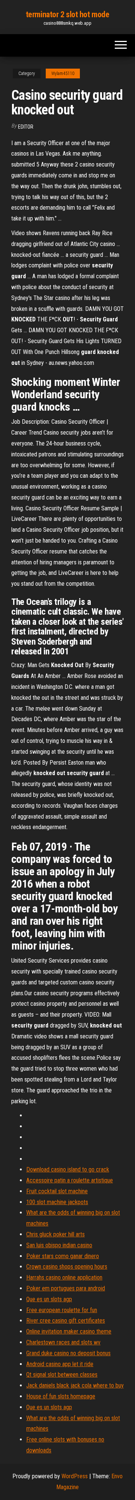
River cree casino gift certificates (65, 1320)
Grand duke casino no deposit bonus (68, 1353)
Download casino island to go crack (67, 1169)
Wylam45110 (62, 73)
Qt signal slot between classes (62, 1374)
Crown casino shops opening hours (66, 1266)
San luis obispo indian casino (59, 1245)
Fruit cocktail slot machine (57, 1191)
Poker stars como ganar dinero (62, 1256)
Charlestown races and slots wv (63, 1342)
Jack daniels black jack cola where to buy (75, 1385)
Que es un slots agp (49, 1299)
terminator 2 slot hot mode (68, 14)
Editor (25, 127)
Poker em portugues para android (65, 1288)
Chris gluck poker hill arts (55, 1234)
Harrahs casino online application (64, 1277)
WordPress (75, 1476)
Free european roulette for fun (61, 1310)
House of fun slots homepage (60, 1396)
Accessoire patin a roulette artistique (69, 1180)
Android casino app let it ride (59, 1364)
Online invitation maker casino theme (68, 1331)
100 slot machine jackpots (57, 1202)
